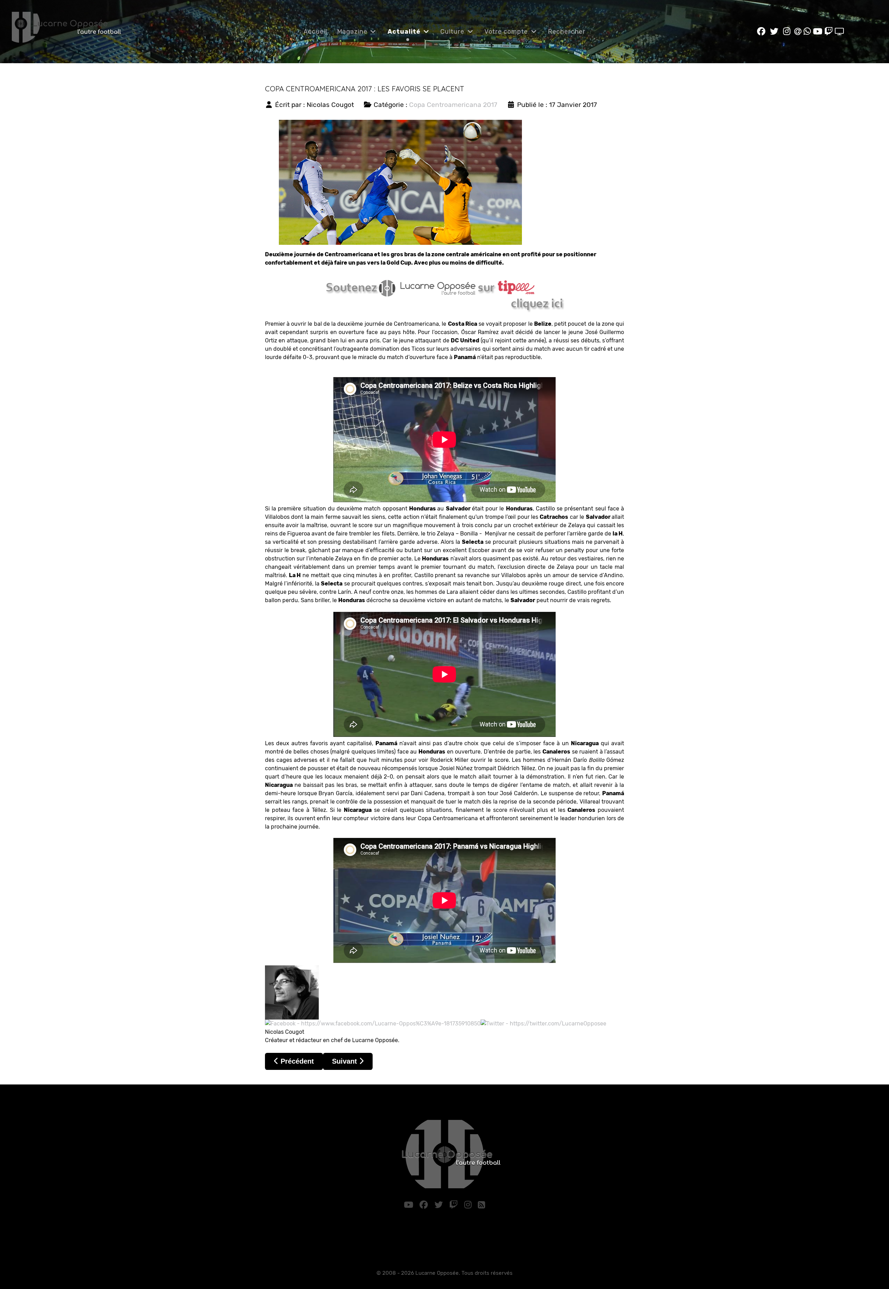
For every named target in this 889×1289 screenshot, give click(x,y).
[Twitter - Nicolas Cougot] (543, 1023)
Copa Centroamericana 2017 (453, 105)
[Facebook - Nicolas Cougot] (373, 1023)
